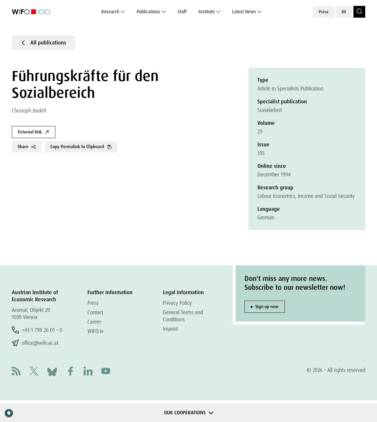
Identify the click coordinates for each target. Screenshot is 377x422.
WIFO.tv (95, 331)
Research (110, 12)
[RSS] (16, 372)
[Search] (359, 12)
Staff (182, 12)
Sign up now (267, 307)
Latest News (244, 12)
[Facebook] (70, 372)
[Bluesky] (52, 371)
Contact (95, 312)
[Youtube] (105, 372)
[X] (33, 372)
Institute (207, 12)
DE (344, 11)
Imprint (170, 328)
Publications (148, 12)
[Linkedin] (88, 372)
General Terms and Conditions (183, 316)
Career (94, 321)
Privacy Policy (177, 302)
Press (323, 11)
